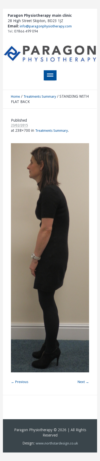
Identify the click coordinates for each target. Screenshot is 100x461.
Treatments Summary (39, 96)
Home (15, 96)
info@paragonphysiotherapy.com (45, 26)
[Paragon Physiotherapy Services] (50, 54)
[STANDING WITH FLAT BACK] (50, 257)
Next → (83, 382)
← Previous (19, 382)
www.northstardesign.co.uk (57, 443)
